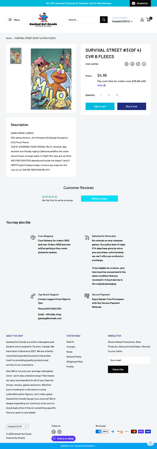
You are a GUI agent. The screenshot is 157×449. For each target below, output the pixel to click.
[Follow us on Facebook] (54, 432)
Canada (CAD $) (15, 426)
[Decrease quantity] (101, 95)
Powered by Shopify (15, 438)
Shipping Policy (75, 361)
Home (9, 38)
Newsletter (142, 3)
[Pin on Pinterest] (132, 63)
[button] (78, 446)
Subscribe (118, 369)
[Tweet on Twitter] (138, 63)
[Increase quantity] (117, 95)
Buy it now (131, 106)
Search (70, 341)
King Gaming (92, 64)
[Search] (104, 19)
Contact (71, 346)
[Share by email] (144, 63)
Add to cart (100, 106)
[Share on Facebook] (126, 63)
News (70, 351)
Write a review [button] (99, 198)
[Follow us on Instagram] (59, 432)
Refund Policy (74, 356)
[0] (148, 19)
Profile (70, 366)
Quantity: (91, 94)
